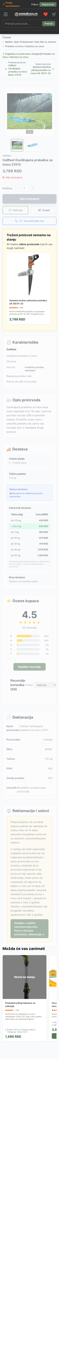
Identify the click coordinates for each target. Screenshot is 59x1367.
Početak (7, 37)
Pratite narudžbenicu (13, 4)
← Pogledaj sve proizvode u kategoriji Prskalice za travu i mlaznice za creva (29, 55)
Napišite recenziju (29, 666)
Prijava (34, 4)
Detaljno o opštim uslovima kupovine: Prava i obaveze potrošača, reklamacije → (29, 928)
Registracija (48, 4)
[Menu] (6, 14)
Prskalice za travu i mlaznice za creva (24, 46)
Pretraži (49, 23)
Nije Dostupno (29, 198)
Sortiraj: (29, 685)
